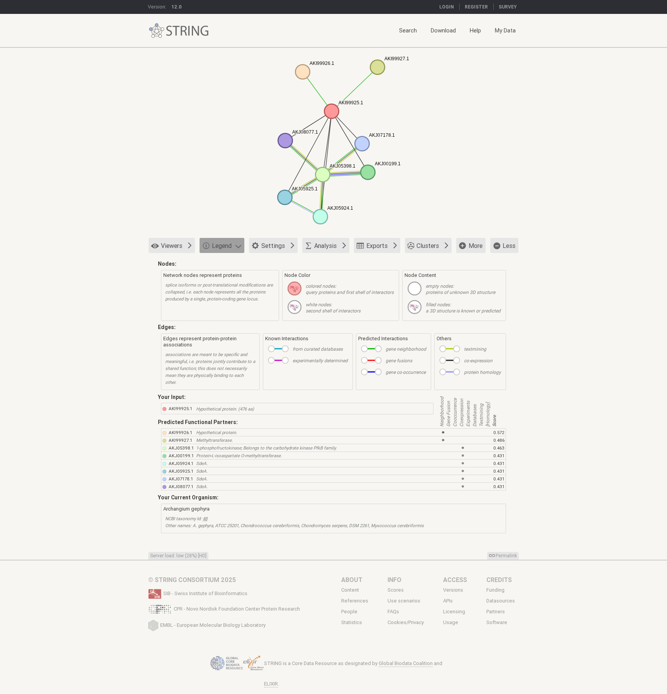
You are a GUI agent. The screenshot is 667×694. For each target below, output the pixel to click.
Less (509, 245)
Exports (377, 245)
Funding (495, 590)
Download (443, 30)
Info (394, 580)
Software (496, 622)
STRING (156, 30)
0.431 (498, 455)
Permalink (506, 555)
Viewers (171, 245)
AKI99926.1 (180, 432)
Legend (222, 245)
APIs (448, 601)
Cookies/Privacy (406, 622)
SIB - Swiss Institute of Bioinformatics (205, 593)
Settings (273, 245)
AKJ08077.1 (181, 486)
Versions (453, 590)
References (354, 601)
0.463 (498, 448)
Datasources (500, 601)
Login (446, 7)
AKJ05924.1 (181, 463)
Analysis (325, 245)
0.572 (498, 432)
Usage (450, 622)
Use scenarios (404, 601)
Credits (499, 580)
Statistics (351, 622)
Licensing (454, 612)
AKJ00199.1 (181, 455)
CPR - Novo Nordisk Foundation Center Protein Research (237, 609)
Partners (495, 612)
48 (205, 518)
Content (350, 590)
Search (408, 30)
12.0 (176, 6)
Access (455, 580)
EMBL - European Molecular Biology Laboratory (213, 625)
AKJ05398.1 (181, 448)
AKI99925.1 (180, 408)
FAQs (393, 612)
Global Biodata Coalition (406, 663)
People (349, 612)
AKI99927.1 (180, 440)
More (475, 245)
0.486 (498, 440)
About (351, 580)
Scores (396, 590)
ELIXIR (271, 683)
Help (475, 30)
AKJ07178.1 (181, 479)
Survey (508, 7)
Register (476, 7)
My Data (505, 30)
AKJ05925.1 (181, 471)
